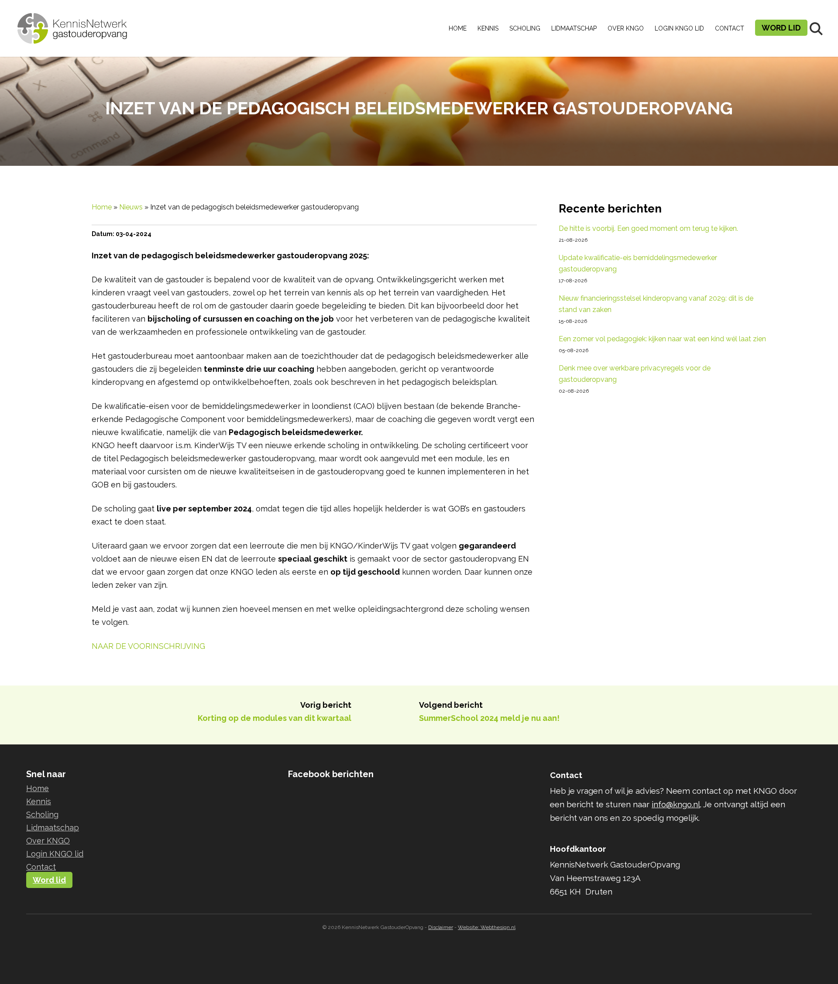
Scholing (524, 28)
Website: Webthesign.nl (486, 927)
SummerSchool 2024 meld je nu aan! (489, 718)
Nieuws (131, 207)
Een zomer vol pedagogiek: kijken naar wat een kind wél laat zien (662, 339)
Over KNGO (626, 28)
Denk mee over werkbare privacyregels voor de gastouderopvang (635, 374)
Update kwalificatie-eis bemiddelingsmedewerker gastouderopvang (638, 263)
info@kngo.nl (676, 804)
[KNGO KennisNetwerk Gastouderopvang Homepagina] (72, 22)
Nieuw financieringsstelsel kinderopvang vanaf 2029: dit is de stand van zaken (656, 304)
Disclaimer (440, 927)
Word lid (781, 27)
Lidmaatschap (574, 28)
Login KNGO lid (679, 28)
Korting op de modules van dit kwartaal (274, 718)
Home (458, 28)
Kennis (487, 28)
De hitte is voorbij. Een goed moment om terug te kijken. (648, 228)
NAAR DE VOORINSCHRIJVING (148, 646)
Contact (729, 28)
